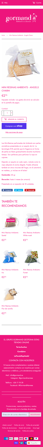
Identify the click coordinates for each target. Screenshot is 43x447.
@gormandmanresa (26, 378)
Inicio (3, 35)
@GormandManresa (26, 385)
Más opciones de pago (14, 132)
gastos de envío (24, 99)
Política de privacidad (32, 425)
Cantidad (5, 109)
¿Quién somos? (7, 425)
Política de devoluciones (9, 428)
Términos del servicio (14, 431)
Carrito (38, 2)
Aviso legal (36, 428)
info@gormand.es (16, 375)
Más (5, 2)
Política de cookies (28, 431)
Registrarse (35, 414)
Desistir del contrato (25, 428)
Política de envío (19, 425)
